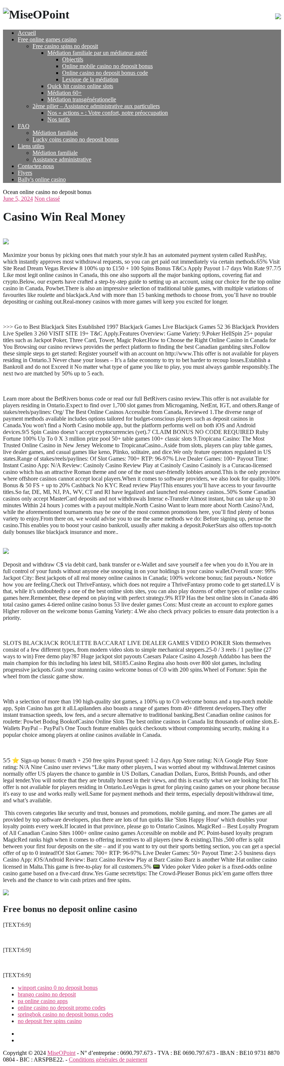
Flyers (25, 173)
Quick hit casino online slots (80, 86)
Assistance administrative (62, 159)
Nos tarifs (58, 119)
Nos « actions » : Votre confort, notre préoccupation (107, 113)
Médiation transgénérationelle (81, 99)
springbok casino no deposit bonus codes (65, 1014)
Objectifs (72, 59)
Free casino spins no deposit (65, 46)
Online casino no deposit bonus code (105, 73)
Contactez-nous (36, 166)
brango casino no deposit (47, 994)
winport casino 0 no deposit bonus (58, 988)
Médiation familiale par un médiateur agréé (97, 53)
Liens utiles (31, 146)
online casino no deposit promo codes (61, 1008)
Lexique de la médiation (90, 79)
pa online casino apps (43, 1001)
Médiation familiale (55, 133)
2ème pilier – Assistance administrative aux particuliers (96, 106)
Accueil (27, 33)
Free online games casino (47, 39)
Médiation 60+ (64, 93)
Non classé (47, 199)
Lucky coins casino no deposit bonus (76, 139)
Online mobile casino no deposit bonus (107, 66)
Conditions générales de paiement (108, 1059)
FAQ (24, 126)
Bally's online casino (42, 179)
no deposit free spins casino (50, 1021)
